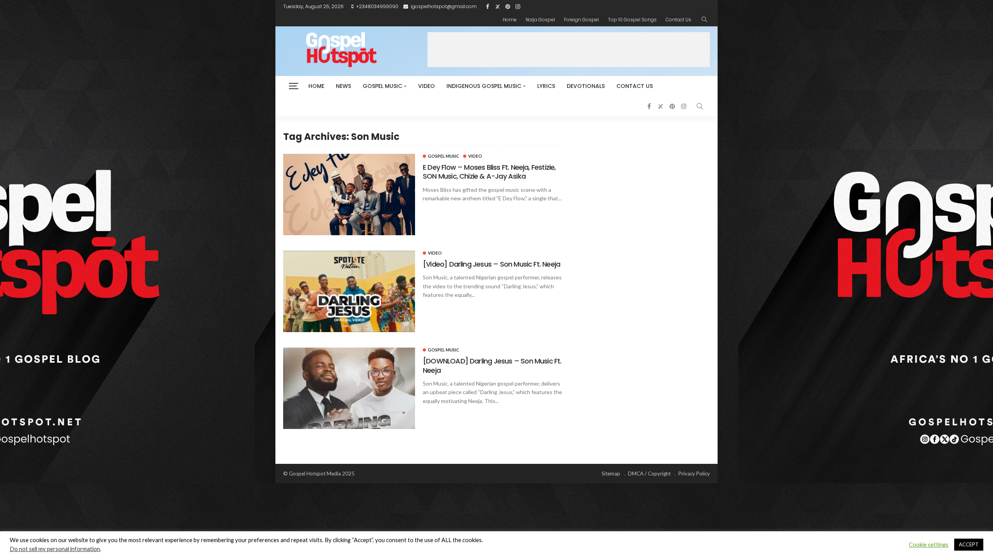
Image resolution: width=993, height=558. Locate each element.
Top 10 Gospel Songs (632, 19)
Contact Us (678, 19)
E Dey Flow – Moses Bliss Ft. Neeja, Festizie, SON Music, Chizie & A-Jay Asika (489, 171)
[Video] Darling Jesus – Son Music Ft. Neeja (491, 264)
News (343, 86)
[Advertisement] (568, 49)
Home (510, 19)
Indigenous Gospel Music (483, 86)
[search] (704, 19)
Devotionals (586, 86)
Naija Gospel (540, 19)
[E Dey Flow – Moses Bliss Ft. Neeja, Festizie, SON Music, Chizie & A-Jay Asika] (349, 194)
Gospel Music (382, 86)
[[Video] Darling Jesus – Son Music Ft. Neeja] (349, 291)
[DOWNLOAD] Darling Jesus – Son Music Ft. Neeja (492, 365)
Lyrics (546, 86)
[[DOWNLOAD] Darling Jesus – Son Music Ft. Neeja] (349, 388)
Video (426, 86)
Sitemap (611, 473)
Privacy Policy (694, 473)
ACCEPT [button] (969, 544)
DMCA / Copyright (649, 473)
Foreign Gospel (581, 19)
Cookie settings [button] (928, 544)
